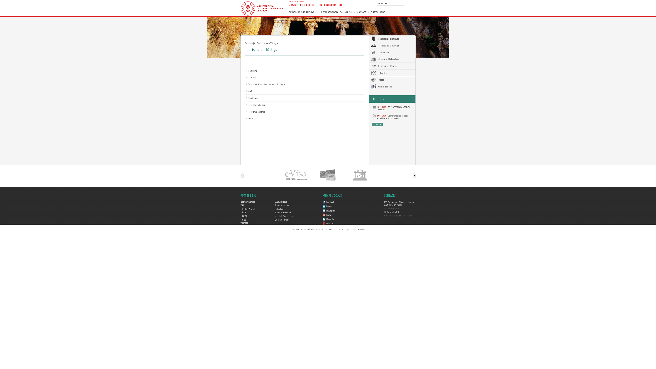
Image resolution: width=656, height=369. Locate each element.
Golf (250, 91)
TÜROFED (244, 223)
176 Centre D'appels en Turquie (398, 215)
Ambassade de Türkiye (301, 11)
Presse (380, 80)
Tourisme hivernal (256, 112)
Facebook (330, 202)
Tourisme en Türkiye (267, 43)
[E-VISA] (296, 175)
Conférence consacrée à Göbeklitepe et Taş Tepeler (392, 117)
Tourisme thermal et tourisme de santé (266, 84)
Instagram (331, 210)
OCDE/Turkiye (281, 202)
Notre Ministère (248, 202)
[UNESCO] (360, 175)
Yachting (252, 77)
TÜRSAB (244, 216)
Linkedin (330, 219)
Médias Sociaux (384, 86)
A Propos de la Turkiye (388, 45)
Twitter (329, 206)
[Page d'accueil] (263, 8)
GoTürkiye (279, 209)
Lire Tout (377, 124)
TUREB (243, 219)
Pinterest (330, 223)
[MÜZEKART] (328, 175)
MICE (250, 118)
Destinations (383, 52)
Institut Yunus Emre (284, 216)
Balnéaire (252, 71)
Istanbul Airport (248, 209)
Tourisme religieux (256, 105)
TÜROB (243, 212)
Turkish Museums (283, 212)
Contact (361, 11)
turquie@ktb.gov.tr (393, 208)
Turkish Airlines (282, 205)
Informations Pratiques (388, 39)
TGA (242, 205)
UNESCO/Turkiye (282, 219)
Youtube (330, 215)
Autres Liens (378, 11)
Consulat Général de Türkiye (335, 11)
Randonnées (253, 98)
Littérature (382, 73)
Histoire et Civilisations (388, 59)
